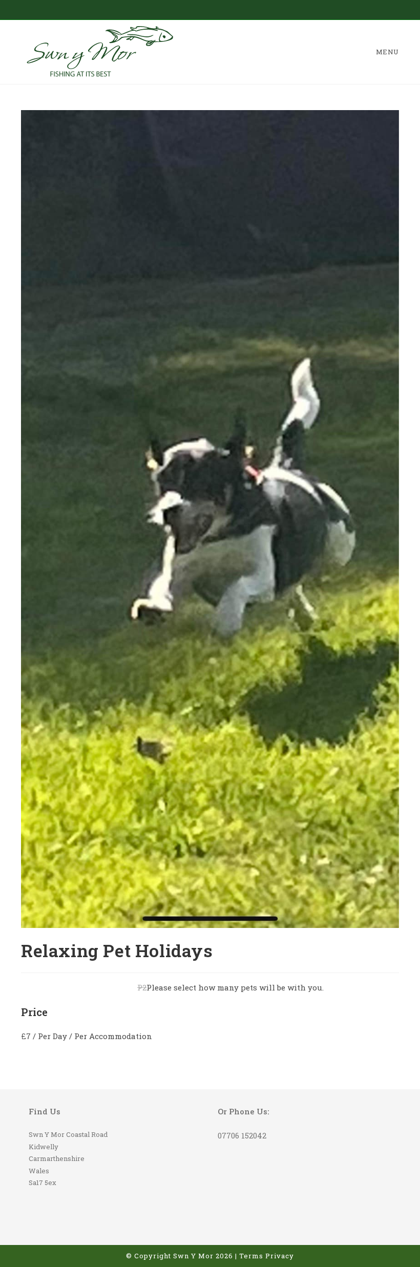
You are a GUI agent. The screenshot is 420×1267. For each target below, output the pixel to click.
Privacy (279, 1255)
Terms (251, 1255)
